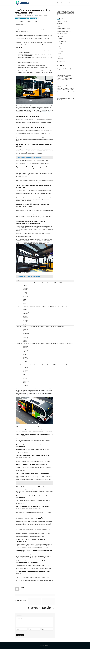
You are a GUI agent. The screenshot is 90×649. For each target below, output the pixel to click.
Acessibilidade (60, 36)
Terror (59, 56)
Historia (59, 48)
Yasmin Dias (19, 15)
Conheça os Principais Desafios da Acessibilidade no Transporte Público (34, 607)
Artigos (62, 2)
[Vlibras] (22, 2)
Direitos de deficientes (62, 41)
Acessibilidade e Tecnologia (62, 21)
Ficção (59, 46)
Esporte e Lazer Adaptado (62, 33)
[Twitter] (11, 27)
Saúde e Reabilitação (61, 61)
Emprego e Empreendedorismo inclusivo (64, 31)
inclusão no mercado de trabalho (27, 113)
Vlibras (58, 2)
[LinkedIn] (11, 29)
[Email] (11, 37)
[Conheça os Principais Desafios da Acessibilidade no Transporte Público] (34, 601)
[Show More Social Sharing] (38, 18)
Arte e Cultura (59, 23)
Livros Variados (61, 51)
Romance (60, 53)
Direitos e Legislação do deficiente (63, 28)
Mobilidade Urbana (18, 7)
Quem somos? (71, 2)
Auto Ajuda (60, 38)
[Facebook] (11, 24)
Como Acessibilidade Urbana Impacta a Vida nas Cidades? (21, 600)
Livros (66, 2)
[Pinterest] (11, 32)
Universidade (60, 58)
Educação (60, 43)
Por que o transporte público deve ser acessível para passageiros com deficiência (48, 607)
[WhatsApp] (11, 35)
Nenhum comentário (39, 15)
